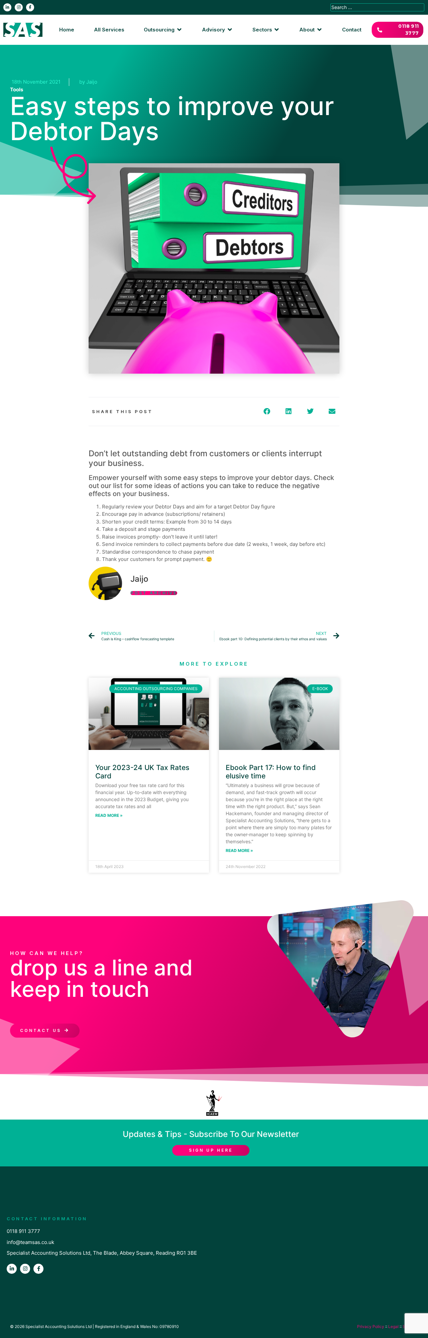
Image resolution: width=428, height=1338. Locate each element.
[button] (163, 29)
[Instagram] (19, 7)
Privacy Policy (370, 1326)
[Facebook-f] (30, 7)
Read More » (109, 815)
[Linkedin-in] (7, 7)
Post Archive (153, 593)
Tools (16, 89)
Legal (393, 1326)
